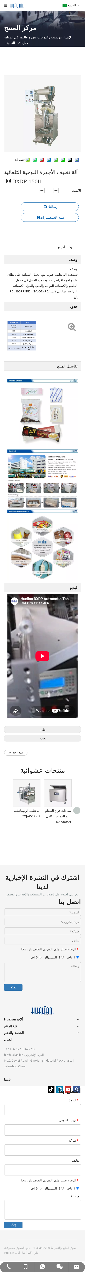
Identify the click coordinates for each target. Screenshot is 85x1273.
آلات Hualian (12, 1253)
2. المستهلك (52, 957)
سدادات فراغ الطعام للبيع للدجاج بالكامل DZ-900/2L (58, 816)
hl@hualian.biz (13, 1055)
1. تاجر (71, 957)
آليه (29, 1253)
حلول (35, 1253)
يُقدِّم (13, 987)
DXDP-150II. (16, 753)
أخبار (23, 1253)
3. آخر (34, 957)
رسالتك (52, 206)
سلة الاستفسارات (52, 217)
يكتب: (68, 247)
